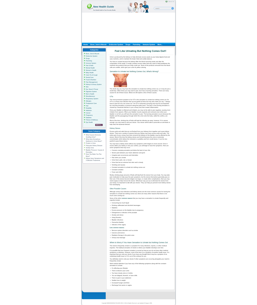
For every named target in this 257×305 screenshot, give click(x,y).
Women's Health (91, 70)
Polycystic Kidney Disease (94, 145)
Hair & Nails (89, 65)
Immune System (149, 44)
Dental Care (89, 77)
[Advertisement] (128, 28)
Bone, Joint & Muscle (98, 44)
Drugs (128, 44)
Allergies (88, 101)
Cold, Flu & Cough (91, 75)
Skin (87, 87)
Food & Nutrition (91, 79)
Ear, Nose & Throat (92, 89)
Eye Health (89, 122)
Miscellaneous (90, 96)
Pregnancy (89, 115)
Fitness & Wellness (92, 120)
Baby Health (90, 72)
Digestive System (91, 91)
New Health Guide (103, 6)
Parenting (136, 44)
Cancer (88, 113)
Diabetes (88, 117)
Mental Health (90, 68)
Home (85, 44)
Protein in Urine (91, 143)
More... (160, 44)
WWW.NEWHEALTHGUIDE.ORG (115, 303)
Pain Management (91, 82)
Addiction (89, 110)
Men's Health (90, 94)
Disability (88, 108)
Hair (87, 106)
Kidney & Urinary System (94, 84)
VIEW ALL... (99, 125)
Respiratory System (92, 98)
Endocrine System (116, 44)
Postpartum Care (91, 103)
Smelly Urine (90, 147)
